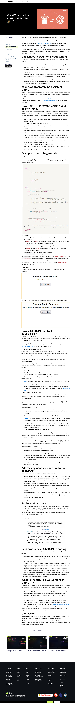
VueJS (18, 669)
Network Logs (8, 680)
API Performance (8, 672)
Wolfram (26, 381)
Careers (61, 685)
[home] (10, 2)
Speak (25, 423)
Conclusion (7, 61)
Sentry (27, 668)
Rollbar (27, 672)
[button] (18, 1)
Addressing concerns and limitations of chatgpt (11, 52)
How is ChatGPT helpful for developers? (10, 49)
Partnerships (62, 686)
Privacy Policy (62, 669)
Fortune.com (47, 529)
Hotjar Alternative (38, 672)
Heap (27, 680)
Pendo (27, 671)
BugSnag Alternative (38, 680)
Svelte (18, 679)
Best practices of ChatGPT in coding (11, 56)
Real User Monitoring (9, 671)
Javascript (19, 675)
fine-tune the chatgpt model (46, 559)
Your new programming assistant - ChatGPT (11, 41)
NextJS (18, 672)
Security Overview (63, 675)
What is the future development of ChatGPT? (11, 59)
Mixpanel (27, 676)
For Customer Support (51, 672)
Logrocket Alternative (38, 669)
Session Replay (8, 669)
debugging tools (51, 78)
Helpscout (27, 679)
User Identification (9, 676)
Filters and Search (9, 683)
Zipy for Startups (50, 684)
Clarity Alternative (38, 675)
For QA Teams (50, 675)
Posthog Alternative (38, 671)
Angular (18, 671)
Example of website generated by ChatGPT (11, 47)
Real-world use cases (9, 54)
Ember (18, 676)
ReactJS (18, 668)
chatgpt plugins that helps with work (61, 604)
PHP (18, 680)
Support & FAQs (50, 683)
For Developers (50, 669)
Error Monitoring (8, 668)
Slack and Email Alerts (9, 684)
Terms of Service (62, 668)
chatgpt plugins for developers (44, 43)
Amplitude (27, 683)
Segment (27, 669)
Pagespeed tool (8, 675)
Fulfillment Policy (63, 672)
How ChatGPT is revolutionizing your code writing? (11, 44)
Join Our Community (51, 680)
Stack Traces (8, 679)
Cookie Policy (62, 671)
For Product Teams (51, 668)
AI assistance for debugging (54, 98)
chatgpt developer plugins (27, 346)
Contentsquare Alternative (39, 676)
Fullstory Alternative (38, 668)
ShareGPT (26, 418)
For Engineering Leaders (51, 671)
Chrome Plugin (62, 679)
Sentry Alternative (38, 679)
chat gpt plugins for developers (51, 100)
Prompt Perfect (27, 461)
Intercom (27, 675)
